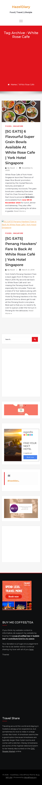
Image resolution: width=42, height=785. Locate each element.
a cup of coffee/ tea (21, 636)
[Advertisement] (21, 61)
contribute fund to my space (21, 639)
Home (14, 84)
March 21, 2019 (28, 270)
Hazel (12, 168)
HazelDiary (21, 7)
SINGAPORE (18, 126)
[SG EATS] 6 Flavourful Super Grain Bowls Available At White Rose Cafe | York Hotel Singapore (20, 147)
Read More (19, 211)
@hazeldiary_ (13, 481)
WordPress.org (30, 777)
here (31, 649)
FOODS (8, 126)
